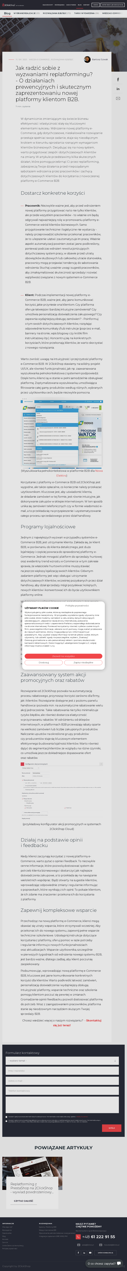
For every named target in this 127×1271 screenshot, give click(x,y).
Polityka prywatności (77, 605)
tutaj (52, 646)
